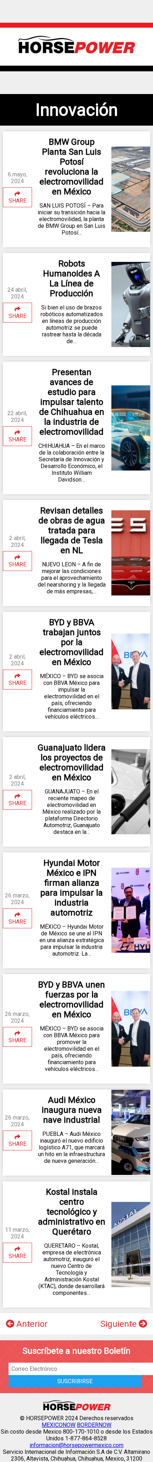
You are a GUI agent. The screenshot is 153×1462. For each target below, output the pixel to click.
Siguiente (119, 1324)
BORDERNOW (94, 1425)
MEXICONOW (58, 1425)
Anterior (31, 1324)
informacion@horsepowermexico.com (76, 1445)
